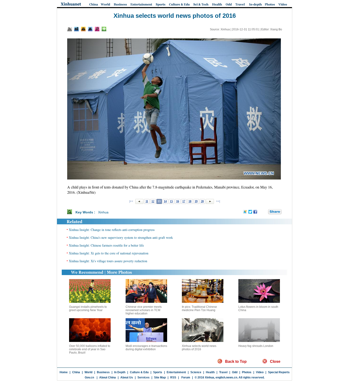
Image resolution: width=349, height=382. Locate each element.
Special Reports (279, 372)
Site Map (160, 377)
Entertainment (176, 372)
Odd (234, 372)
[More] (104, 29)
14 (165, 201)
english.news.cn (226, 377)
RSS (173, 377)
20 (202, 201)
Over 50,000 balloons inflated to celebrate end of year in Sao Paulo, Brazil (89, 349)
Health (210, 372)
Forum (185, 377)
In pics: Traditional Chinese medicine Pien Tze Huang (199, 308)
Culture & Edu (139, 372)
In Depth (119, 372)
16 (177, 201)
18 (190, 201)
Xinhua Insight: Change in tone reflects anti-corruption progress (112, 229)
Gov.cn (89, 377)
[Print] (83, 29)
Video (260, 372)
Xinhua (103, 212)
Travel (223, 372)
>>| (217, 201)
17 (183, 201)
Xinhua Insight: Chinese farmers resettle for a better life (106, 245)
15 (171, 201)
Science (195, 372)
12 (152, 201)
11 (147, 201)
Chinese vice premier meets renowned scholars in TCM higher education (144, 310)
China (76, 372)
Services (143, 377)
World (88, 372)
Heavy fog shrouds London (255, 346)
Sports (157, 372)
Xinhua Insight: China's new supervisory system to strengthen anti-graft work (121, 237)
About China (107, 377)
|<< (131, 201)
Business (103, 372)
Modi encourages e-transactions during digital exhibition (146, 347)
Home (64, 372)
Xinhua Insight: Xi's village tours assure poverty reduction (108, 261)
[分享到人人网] (264, 212)
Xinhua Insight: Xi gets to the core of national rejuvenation (108, 253)
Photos (246, 372)
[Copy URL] (90, 29)
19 (196, 201)
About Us (126, 377)
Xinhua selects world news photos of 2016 (199, 347)
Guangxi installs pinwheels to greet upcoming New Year (88, 308)
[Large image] (97, 29)
